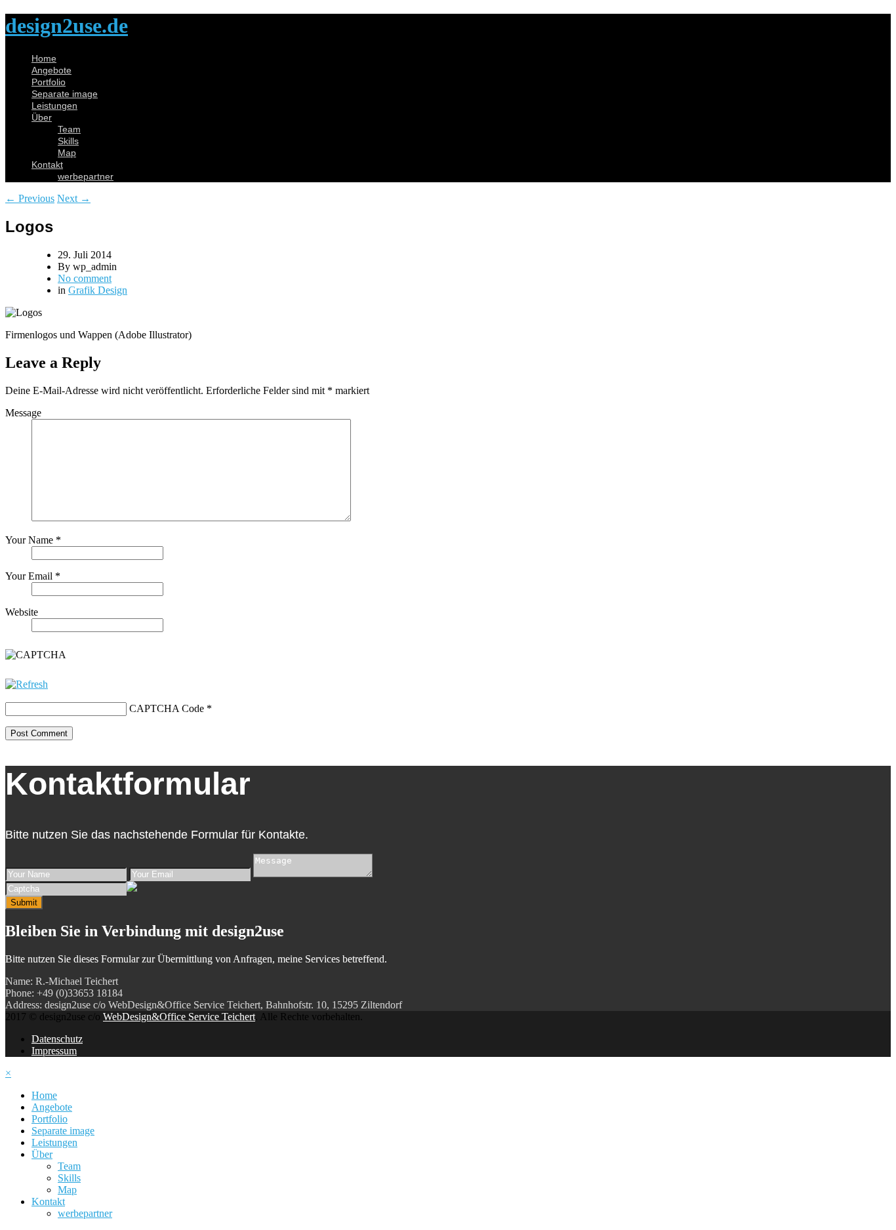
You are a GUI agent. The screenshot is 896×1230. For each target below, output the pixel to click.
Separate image (64, 94)
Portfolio (48, 82)
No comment (85, 278)
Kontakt (47, 164)
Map (67, 153)
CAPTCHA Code (166, 708)
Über (41, 117)
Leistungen (54, 105)
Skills (68, 141)
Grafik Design (97, 290)
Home (43, 58)
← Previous (29, 198)
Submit (23, 902)
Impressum (54, 1050)
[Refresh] (26, 684)
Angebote (51, 70)
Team (69, 129)
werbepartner (85, 176)
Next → (74, 198)
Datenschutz (57, 1038)
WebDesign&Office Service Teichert (179, 1016)
